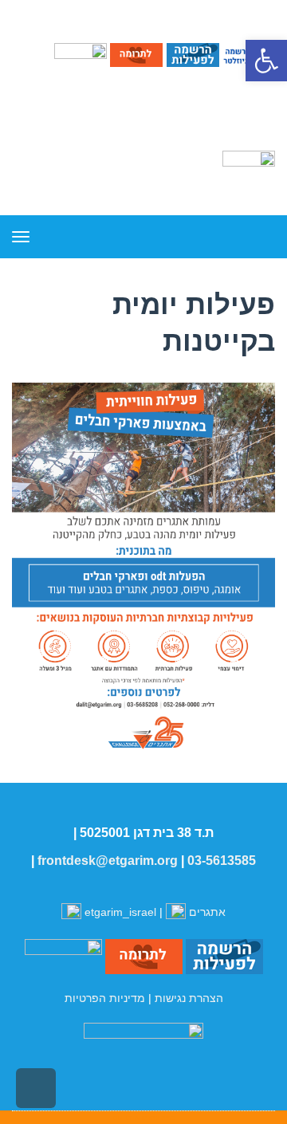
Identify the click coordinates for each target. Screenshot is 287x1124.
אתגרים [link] (206, 912)
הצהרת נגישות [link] (189, 998)
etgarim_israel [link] (120, 912)
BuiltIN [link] (126, 1118)
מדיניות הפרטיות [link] (105, 998)
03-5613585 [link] (221, 860)
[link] (266, 60)
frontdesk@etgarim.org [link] (107, 860)
